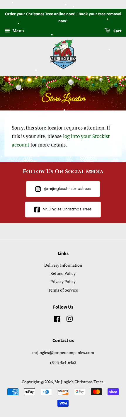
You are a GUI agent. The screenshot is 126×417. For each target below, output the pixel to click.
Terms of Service (63, 290)
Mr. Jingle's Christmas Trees (79, 381)
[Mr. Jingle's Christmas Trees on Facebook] (57, 320)
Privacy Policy (63, 281)
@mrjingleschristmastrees (67, 188)
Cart (117, 31)
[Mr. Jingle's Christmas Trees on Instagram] (69, 320)
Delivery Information (63, 265)
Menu (17, 30)
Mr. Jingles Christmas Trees (67, 209)
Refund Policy (63, 273)
